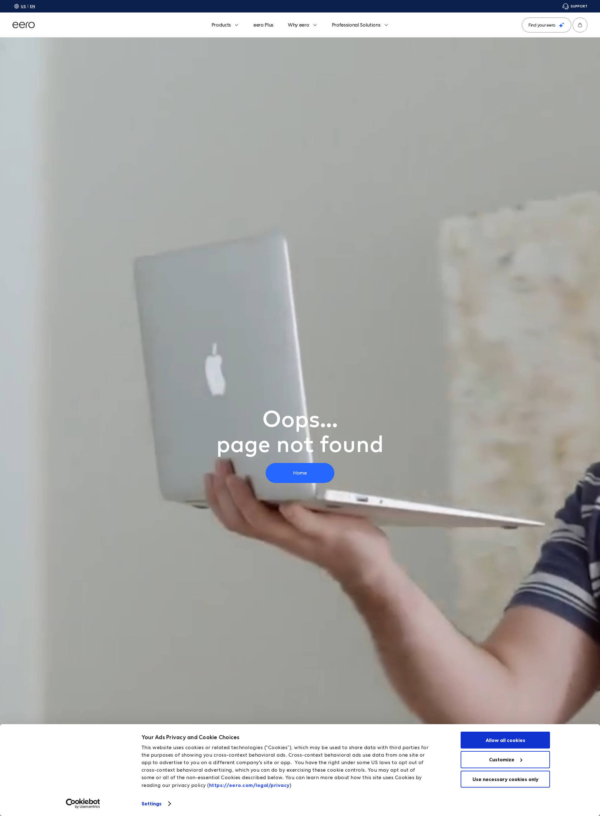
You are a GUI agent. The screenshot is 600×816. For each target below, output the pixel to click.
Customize (501, 759)
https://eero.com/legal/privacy (249, 785)
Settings (152, 803)
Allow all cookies (505, 740)
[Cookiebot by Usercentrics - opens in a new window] (83, 804)
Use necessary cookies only (505, 779)
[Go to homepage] (23, 25)
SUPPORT (579, 6)
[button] (580, 24)
